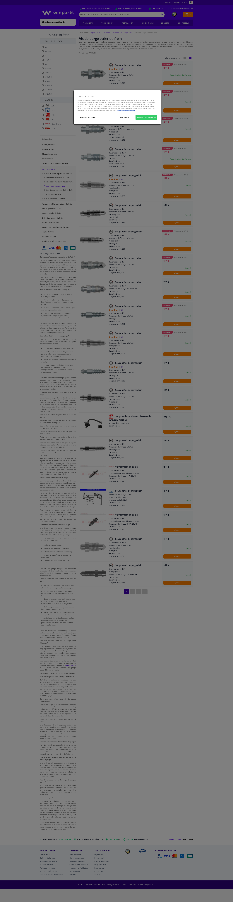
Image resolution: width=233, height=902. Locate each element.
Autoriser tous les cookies (146, 117)
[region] (117, 107)
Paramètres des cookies (87, 117)
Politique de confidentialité (126, 110)
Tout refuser (124, 117)
